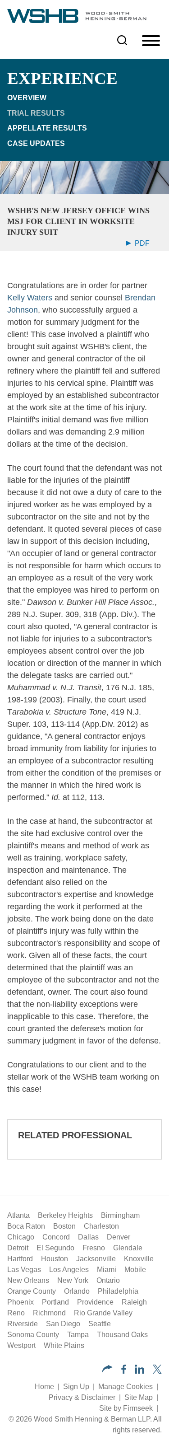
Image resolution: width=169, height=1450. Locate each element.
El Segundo (55, 1248)
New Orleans (28, 1280)
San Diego (63, 1324)
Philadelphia (118, 1291)
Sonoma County (33, 1334)
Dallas (88, 1237)
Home (44, 1386)
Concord (56, 1237)
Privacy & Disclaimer (82, 1397)
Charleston (101, 1226)
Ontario (108, 1280)
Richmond (49, 1313)
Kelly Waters (29, 297)
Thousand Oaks (122, 1334)
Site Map (138, 1397)
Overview (26, 98)
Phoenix (20, 1302)
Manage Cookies (125, 1386)
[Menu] (151, 41)
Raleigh (134, 1302)
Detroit (17, 1248)
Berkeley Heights (65, 1215)
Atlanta (18, 1215)
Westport (21, 1345)
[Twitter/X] (157, 1371)
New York (72, 1280)
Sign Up (76, 1386)
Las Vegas (24, 1269)
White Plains (64, 1345)
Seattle (99, 1324)
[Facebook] (123, 1371)
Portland (55, 1302)
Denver (118, 1237)
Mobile (135, 1269)
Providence (95, 1302)
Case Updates (36, 143)
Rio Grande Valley (103, 1313)
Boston (64, 1226)
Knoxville (139, 1259)
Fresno (93, 1248)
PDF (141, 243)
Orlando (77, 1291)
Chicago (20, 1237)
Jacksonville (96, 1259)
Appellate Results (47, 128)
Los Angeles (69, 1269)
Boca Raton (26, 1226)
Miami (106, 1269)
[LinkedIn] (139, 1371)
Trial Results (36, 113)
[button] (107, 1370)
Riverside (22, 1324)
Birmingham (120, 1215)
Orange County (31, 1291)
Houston (54, 1259)
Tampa (78, 1334)
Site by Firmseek (126, 1408)
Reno (16, 1313)
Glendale (127, 1248)
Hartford (20, 1259)
